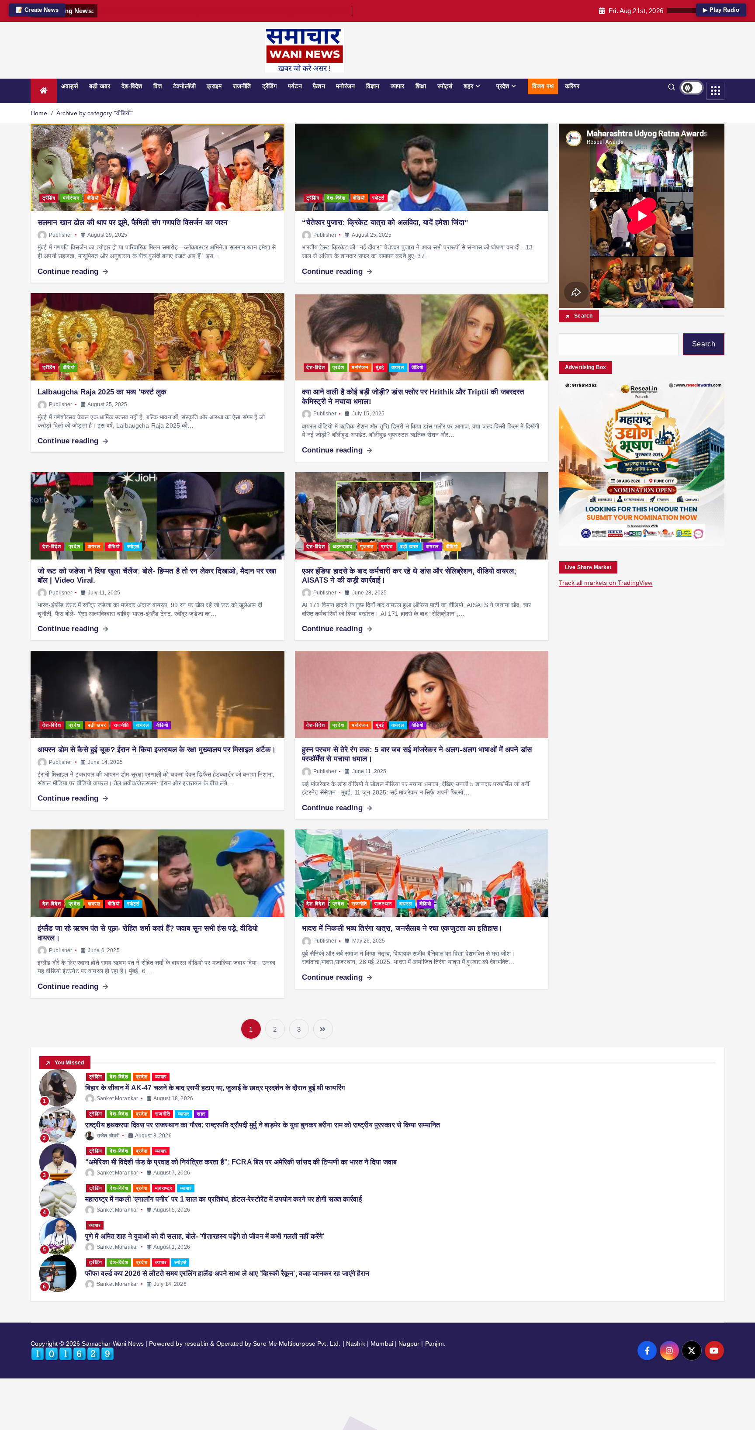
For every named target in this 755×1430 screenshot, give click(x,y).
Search (583, 316)
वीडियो (93, 197)
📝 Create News (37, 10)
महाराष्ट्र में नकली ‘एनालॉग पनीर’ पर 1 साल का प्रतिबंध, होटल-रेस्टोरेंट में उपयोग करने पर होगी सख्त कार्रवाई (223, 1199)
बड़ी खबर (99, 86)
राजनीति (242, 86)
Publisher (60, 235)
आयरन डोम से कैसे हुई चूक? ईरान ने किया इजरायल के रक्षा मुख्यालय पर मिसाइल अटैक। (157, 750)
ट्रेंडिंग (269, 86)
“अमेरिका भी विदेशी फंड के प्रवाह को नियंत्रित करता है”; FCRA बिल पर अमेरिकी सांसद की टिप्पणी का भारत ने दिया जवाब (241, 1162)
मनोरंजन (345, 86)
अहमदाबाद (342, 546)
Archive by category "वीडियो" (94, 113)
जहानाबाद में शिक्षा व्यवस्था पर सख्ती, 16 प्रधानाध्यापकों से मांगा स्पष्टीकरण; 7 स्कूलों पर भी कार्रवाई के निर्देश (226, 11)
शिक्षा (421, 86)
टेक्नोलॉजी (184, 86)
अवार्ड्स (69, 86)
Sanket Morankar (117, 1098)
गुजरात (367, 546)
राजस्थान (383, 903)
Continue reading (69, 271)
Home (39, 113)
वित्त (157, 86)
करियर (572, 86)
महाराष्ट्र (164, 1188)
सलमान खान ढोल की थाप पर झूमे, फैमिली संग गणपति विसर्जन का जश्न (133, 222)
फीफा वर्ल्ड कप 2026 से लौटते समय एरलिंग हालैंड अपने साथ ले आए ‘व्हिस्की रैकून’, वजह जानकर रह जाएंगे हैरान (227, 1273)
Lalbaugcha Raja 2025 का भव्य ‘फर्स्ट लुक (102, 392)
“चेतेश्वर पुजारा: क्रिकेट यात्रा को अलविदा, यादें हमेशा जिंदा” (385, 222)
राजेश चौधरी (108, 1136)
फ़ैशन (319, 86)
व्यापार (398, 86)
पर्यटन (295, 86)
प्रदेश (502, 86)
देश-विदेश (131, 86)
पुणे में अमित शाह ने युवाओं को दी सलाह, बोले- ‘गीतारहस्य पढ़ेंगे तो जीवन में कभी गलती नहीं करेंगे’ (204, 1236)
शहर (468, 86)
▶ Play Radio (721, 10)
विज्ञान (372, 86)
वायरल (397, 367)
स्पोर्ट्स (444, 86)
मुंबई (380, 367)
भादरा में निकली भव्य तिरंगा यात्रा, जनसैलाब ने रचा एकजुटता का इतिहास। (402, 928)
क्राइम (214, 86)
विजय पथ (543, 86)
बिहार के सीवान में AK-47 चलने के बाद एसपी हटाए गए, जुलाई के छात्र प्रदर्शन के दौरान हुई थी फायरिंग (215, 1087)
